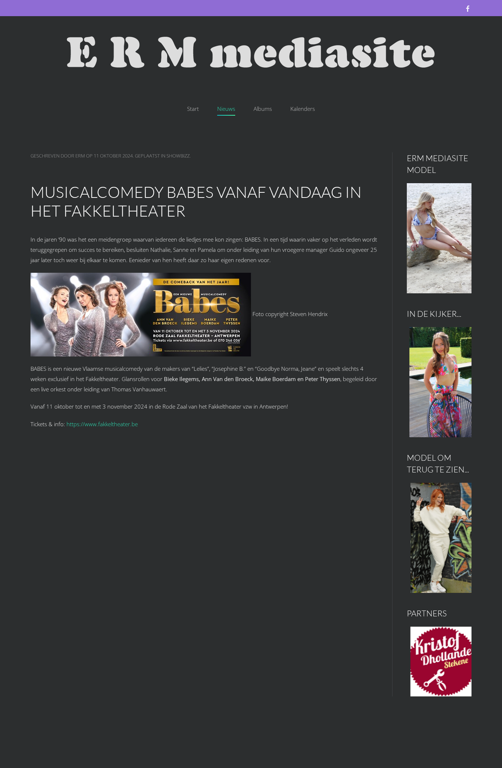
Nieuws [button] (226, 108)
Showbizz (178, 155)
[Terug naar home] (251, 52)
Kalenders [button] (302, 108)
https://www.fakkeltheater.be (102, 424)
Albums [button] (263, 108)
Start (193, 108)
